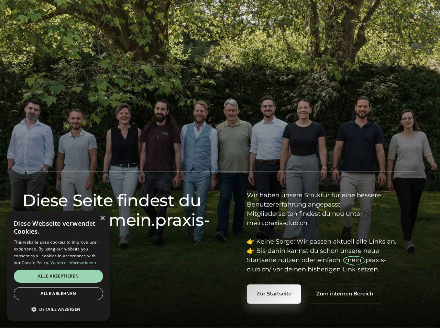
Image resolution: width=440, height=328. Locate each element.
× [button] (102, 218)
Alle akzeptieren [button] (58, 276)
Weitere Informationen (73, 263)
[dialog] (58, 266)
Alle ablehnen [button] (58, 293)
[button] (58, 309)
